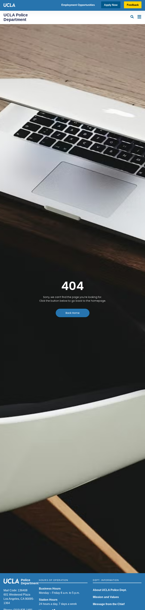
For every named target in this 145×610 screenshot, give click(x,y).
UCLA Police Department (16, 17)
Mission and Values (106, 597)
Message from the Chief (108, 604)
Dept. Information (106, 580)
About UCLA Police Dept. (110, 589)
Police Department (30, 581)
